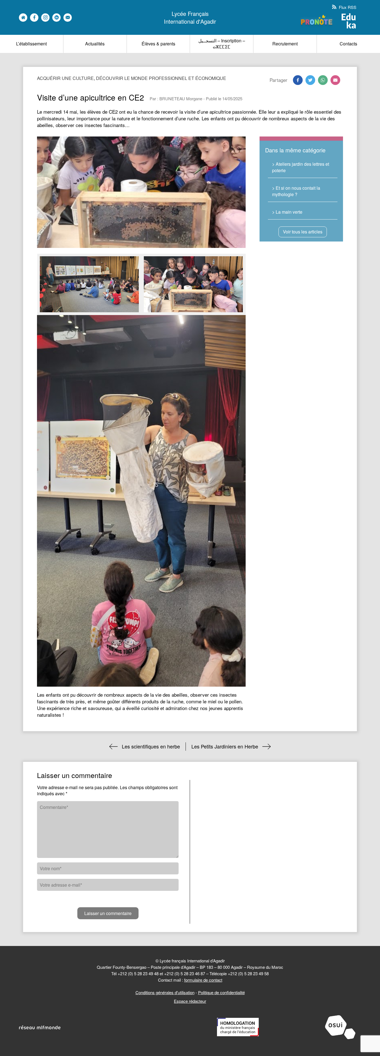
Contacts (348, 43)
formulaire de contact (203, 980)
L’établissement (31, 43)
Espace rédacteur (190, 1001)
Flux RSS (347, 7)
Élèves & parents (158, 43)
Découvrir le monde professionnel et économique (161, 78)
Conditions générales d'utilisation (164, 992)
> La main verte (287, 212)
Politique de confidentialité (221, 992)
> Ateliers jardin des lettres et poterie (300, 167)
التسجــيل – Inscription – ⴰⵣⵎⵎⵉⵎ (221, 43)
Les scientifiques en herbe (151, 746)
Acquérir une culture (65, 78)
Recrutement (285, 43)
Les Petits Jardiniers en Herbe (224, 746)
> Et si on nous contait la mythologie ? (296, 191)
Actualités (95, 43)
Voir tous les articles (302, 231)
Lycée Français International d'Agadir (190, 17)
